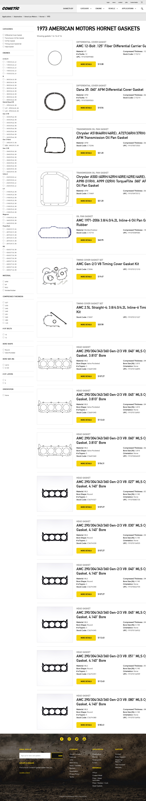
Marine (94, 757)
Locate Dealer (134, 2)
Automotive (18, 16)
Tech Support (120, 765)
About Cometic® (76, 754)
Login (108, 2)
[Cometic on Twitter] (76, 739)
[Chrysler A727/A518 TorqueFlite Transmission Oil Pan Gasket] (55, 145)
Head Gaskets (97, 786)
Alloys (94, 773)
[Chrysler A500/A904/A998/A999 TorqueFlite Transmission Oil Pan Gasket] (55, 189)
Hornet (41, 16)
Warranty (118, 767)
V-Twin (94, 763)
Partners (72, 768)
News (114, 2)
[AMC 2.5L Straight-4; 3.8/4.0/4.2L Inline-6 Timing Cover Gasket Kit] (55, 320)
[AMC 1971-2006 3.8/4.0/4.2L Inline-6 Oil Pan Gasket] (55, 232)
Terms (72, 777)
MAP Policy (74, 763)
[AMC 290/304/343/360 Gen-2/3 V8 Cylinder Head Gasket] (55, 363)
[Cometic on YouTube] (84, 739)
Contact (120, 2)
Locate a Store (24, 773)
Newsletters (74, 771)
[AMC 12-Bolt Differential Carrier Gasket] (55, 58)
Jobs (126, 2)
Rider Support (120, 757)
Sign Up (61, 756)
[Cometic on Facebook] (61, 739)
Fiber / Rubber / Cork (100, 783)
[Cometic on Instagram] (69, 739)
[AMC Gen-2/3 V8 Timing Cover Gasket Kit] (55, 276)
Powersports (96, 760)
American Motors (30, 16)
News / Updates (75, 766)
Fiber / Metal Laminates (97, 779)
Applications (6, 16)
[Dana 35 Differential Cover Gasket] (55, 102)
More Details (86, 64)
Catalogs (73, 757)
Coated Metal (97, 775)
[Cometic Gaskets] (9, 7)
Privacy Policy (74, 774)
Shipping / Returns (119, 761)
